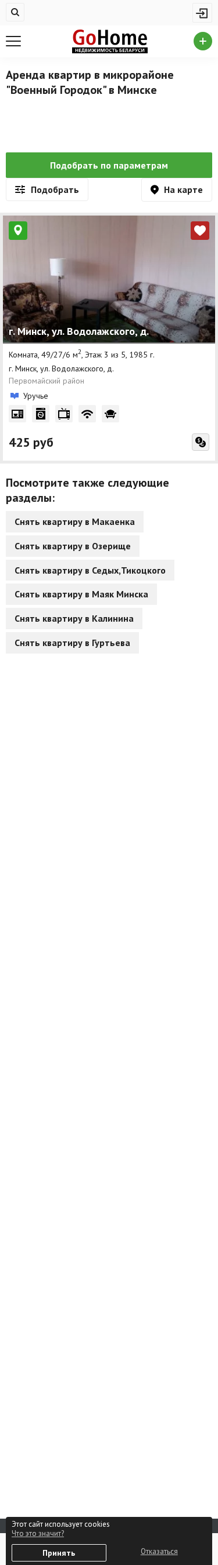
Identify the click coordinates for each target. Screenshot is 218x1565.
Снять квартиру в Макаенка (75, 521)
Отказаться (159, 1551)
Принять (58, 1553)
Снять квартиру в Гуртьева (72, 642)
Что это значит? (38, 1533)
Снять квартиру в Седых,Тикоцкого (90, 570)
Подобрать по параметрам (109, 165)
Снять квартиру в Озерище (73, 546)
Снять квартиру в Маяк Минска (81, 594)
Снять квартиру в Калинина (74, 618)
